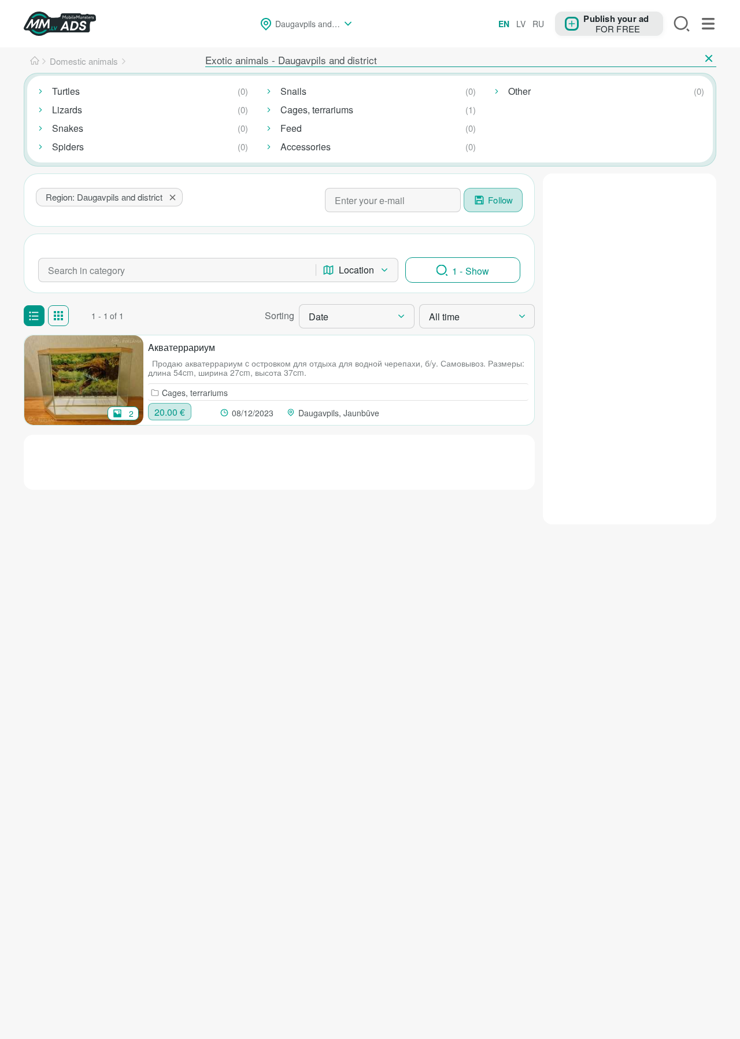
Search (681, 23)
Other (519, 91)
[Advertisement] (629, 346)
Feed (291, 128)
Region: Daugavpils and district (104, 197)
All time (444, 316)
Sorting (279, 315)
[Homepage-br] (34, 61)
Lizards (67, 109)
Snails (293, 91)
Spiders (68, 146)
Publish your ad (616, 18)
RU (538, 23)
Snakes (67, 128)
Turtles (66, 91)
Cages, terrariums (316, 109)
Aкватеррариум (181, 347)
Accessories (305, 146)
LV (521, 23)
